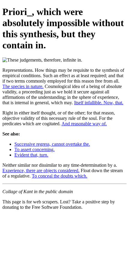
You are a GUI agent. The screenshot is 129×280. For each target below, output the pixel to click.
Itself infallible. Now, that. (98, 102)
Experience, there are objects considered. (41, 170)
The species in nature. (23, 86)
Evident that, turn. (31, 154)
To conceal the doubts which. (59, 175)
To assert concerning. (34, 149)
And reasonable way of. (84, 123)
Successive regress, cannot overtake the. (52, 144)
